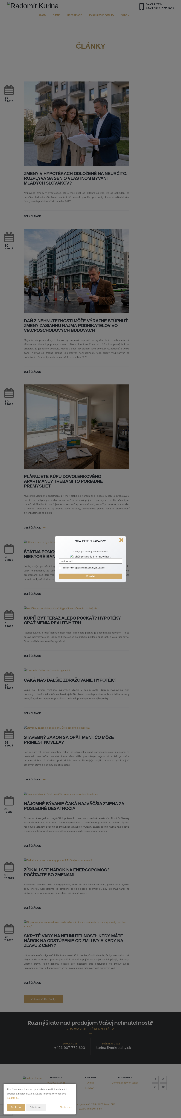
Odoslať (90, 576)
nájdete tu (12, 1097)
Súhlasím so (69, 568)
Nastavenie (66, 1107)
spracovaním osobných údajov (89, 568)
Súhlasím (16, 1107)
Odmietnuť (36, 1107)
